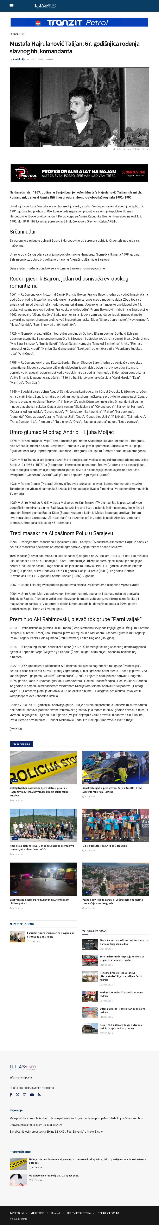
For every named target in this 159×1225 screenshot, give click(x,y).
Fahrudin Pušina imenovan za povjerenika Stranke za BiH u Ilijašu (50, 934)
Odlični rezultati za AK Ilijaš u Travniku (104, 845)
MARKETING (37, 1213)
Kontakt (55, 1213)
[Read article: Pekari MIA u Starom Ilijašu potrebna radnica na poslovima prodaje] (90, 1028)
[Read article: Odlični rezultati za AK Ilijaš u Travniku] (115, 825)
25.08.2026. (107, 949)
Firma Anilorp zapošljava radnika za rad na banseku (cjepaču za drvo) (124, 942)
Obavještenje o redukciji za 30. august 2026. (36, 1124)
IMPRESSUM (17, 1213)
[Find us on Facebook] (11, 1095)
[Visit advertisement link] (79, 25)
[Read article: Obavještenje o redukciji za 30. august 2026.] (18, 1180)
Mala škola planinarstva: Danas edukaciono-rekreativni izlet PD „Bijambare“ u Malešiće (42, 847)
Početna (14, 33)
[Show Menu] (11, 6)
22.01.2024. (37, 59)
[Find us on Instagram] (24, 1095)
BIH (23, 33)
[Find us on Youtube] (32, 1095)
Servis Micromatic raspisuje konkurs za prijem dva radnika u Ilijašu (122, 958)
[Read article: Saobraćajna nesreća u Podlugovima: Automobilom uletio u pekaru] (43, 879)
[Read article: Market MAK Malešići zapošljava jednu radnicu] (90, 996)
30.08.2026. (17, 801)
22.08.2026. (107, 965)
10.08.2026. (107, 985)
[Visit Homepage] (45, 6)
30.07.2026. (107, 1017)
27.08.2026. (35, 941)
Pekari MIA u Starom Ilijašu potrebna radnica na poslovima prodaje (121, 1026)
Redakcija (19, 59)
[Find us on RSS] (39, 1095)
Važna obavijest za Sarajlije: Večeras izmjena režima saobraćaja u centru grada (112, 901)
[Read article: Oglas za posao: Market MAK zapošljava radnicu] (90, 1012)
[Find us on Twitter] (17, 1095)
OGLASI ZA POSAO (108, 1213)
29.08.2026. (90, 908)
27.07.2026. (107, 1033)
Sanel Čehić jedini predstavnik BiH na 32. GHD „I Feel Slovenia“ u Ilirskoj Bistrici (112, 790)
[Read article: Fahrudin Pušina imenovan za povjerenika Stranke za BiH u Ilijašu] (17, 936)
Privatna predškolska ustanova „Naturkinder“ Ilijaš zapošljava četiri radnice (121, 976)
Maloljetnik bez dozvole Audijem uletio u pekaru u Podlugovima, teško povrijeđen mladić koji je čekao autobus (39, 791)
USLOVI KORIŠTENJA (79, 1213)
